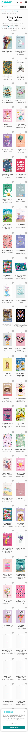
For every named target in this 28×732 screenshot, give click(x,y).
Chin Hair (20, 498)
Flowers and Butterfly (20, 324)
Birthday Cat (7, 124)
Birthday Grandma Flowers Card (20, 374)
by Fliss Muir (20, 302)
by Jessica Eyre (20, 54)
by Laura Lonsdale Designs (7, 252)
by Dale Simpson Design (21, 227)
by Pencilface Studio (7, 476)
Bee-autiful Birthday (7, 101)
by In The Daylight (20, 79)
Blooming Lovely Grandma (20, 702)
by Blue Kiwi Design (7, 375)
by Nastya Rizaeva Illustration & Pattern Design (20, 326)
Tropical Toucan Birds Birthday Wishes (20, 276)
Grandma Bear (7, 373)
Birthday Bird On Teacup (20, 225)
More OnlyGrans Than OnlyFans (7, 651)
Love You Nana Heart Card (7, 702)
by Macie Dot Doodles (20, 127)
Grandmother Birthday (7, 300)
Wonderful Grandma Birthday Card (7, 200)
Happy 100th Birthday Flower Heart (20, 349)
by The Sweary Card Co (21, 177)
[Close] (24, 712)
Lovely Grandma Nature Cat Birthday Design (7, 474)
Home (3, 11)
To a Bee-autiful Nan (7, 449)
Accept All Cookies (14, 727)
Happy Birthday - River (7, 324)
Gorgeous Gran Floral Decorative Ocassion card (7, 176)
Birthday (16, 11)
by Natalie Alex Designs (7, 126)
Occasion (9, 11)
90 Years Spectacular (20, 101)
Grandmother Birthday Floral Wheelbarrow (7, 499)
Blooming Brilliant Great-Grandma (7, 523)
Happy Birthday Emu (7, 51)
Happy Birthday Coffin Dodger (20, 175)
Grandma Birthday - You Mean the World (21, 125)
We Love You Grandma (7, 149)
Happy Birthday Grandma (7, 677)
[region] (14, 720)
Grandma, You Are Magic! (20, 251)
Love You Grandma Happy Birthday (20, 473)
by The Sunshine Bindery (7, 102)
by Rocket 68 (7, 177)
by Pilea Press (21, 152)
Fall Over (20, 199)
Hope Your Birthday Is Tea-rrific (20, 51)
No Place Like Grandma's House (20, 601)
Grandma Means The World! (20, 150)
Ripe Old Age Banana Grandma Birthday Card (7, 548)
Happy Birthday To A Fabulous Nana (21, 677)
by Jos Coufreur (7, 52)
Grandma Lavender (20, 548)
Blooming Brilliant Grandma (7, 276)
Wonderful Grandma (21, 300)
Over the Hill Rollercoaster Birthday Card (7, 226)
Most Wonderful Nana (20, 449)
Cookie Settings (14, 723)
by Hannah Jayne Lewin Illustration (7, 228)
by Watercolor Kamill (7, 79)
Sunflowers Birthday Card (7, 76)
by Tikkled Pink (21, 603)
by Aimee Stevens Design (7, 278)
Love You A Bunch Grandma (7, 601)
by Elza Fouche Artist (20, 549)
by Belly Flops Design (20, 201)
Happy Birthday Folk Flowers (21, 651)
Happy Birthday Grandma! (20, 523)
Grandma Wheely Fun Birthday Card (7, 424)
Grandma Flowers (7, 348)
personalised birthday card (8, 27)
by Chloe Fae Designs (20, 426)
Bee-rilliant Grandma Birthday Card (20, 399)
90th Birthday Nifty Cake (7, 399)
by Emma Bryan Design (21, 102)
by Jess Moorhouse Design (20, 526)
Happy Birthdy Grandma (20, 625)
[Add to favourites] (13, 33)
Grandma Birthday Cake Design (7, 575)
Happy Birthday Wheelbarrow (20, 76)
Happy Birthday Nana (7, 250)
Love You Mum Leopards (20, 424)
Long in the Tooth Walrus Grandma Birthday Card (20, 576)
